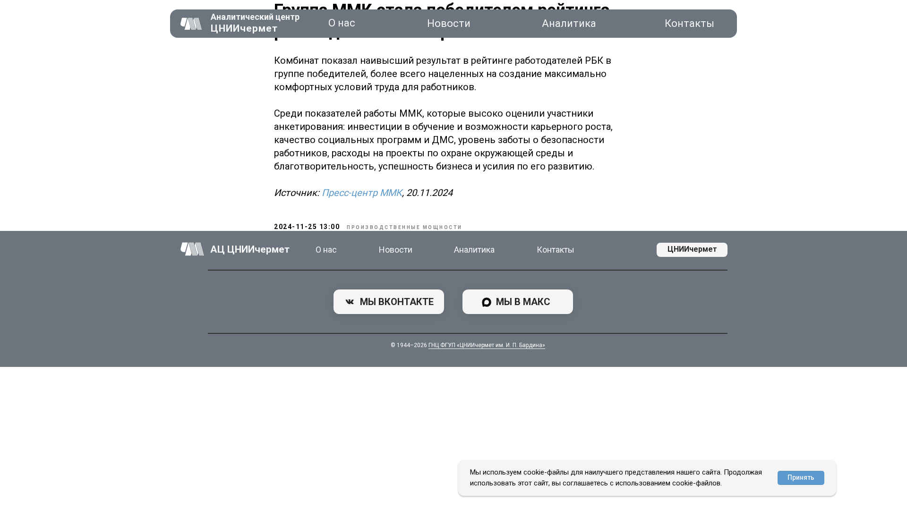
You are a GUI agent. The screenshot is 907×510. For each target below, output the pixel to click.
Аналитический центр (255, 17)
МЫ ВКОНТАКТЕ (397, 301)
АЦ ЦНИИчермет (250, 249)
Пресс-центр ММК (362, 192)
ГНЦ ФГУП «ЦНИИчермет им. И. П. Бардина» (486, 345)
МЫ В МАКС (523, 301)
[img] (191, 23)
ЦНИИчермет (244, 28)
